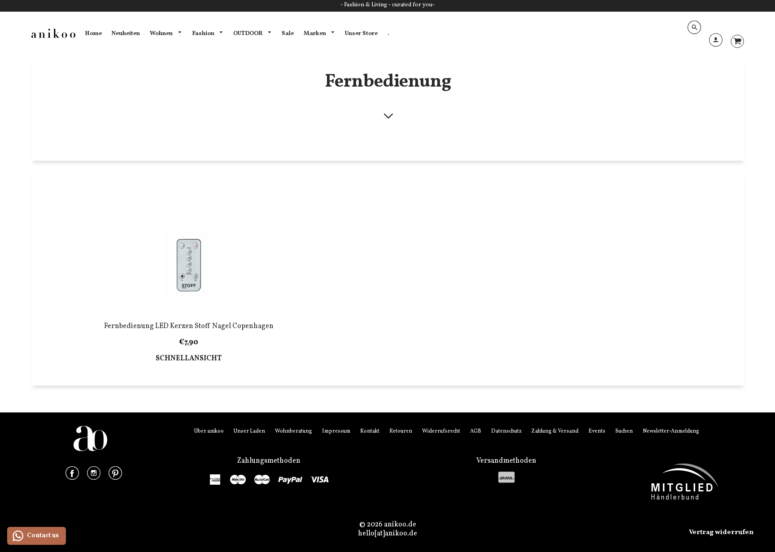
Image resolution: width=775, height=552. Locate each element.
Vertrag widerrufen (721, 532)
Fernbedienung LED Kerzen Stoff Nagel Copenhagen (189, 326)
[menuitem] (93, 33)
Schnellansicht (189, 359)
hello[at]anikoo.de (387, 534)
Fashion (204, 33)
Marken (315, 33)
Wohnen (162, 33)
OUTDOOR (248, 33)
